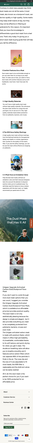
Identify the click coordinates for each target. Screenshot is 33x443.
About (5, 392)
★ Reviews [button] (31, 223)
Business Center (9, 402)
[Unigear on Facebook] (22, 408)
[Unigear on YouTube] (28, 408)
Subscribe (7, 415)
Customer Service (9, 397)
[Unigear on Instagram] (25, 408)
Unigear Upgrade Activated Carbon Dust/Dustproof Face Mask (14, 289)
